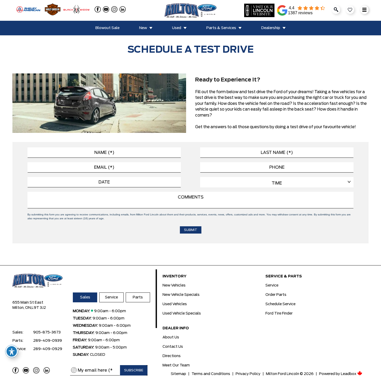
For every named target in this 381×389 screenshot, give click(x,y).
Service (111, 297)
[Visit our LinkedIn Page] (47, 370)
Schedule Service (280, 304)
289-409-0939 (47, 341)
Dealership (270, 28)
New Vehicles (174, 285)
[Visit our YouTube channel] (105, 9)
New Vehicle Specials (181, 295)
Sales (85, 297)
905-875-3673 (47, 332)
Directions (172, 356)
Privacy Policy (248, 374)
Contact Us (173, 347)
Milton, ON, (22, 308)
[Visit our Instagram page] (113, 9)
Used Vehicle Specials (182, 313)
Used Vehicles (175, 304)
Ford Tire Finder (279, 313)
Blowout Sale (107, 28)
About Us (171, 337)
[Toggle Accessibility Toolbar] (11, 351)
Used (176, 28)
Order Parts (275, 295)
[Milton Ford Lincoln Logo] (190, 10)
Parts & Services (221, 28)
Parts (138, 297)
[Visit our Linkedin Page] (121, 9)
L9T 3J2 (39, 308)
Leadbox (349, 374)
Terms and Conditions (211, 374)
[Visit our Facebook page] (97, 9)
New (143, 28)
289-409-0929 (47, 349)
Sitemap (178, 374)
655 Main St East (27, 302)
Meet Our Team (176, 365)
